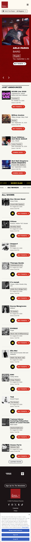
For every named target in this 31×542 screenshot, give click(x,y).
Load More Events (15, 462)
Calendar (15, 508)
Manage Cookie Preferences (15, 530)
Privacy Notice (25, 527)
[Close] (29, 514)
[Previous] (3, 77)
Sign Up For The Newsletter (15, 485)
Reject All (15, 534)
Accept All (15, 539)
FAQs (15, 511)
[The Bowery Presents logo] (5, 5)
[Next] (8, 77)
